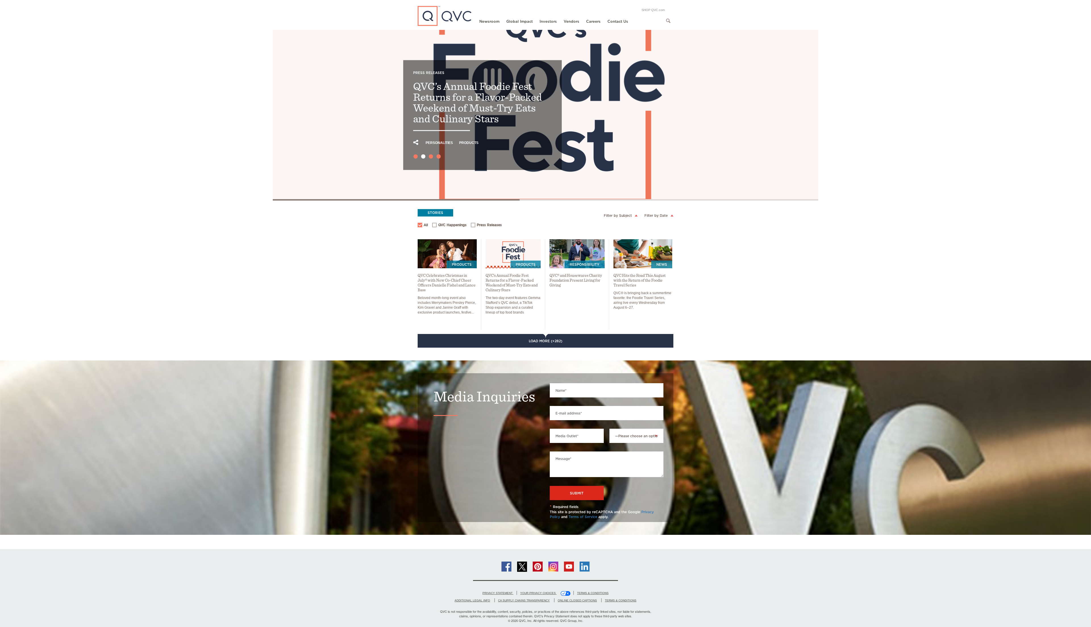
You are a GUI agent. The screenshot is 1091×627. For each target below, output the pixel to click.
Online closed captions (577, 600)
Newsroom (489, 21)
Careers (593, 21)
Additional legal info (472, 600)
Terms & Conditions (593, 593)
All (426, 225)
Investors (548, 21)
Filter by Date (656, 215)
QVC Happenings (450, 226)
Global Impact (519, 21)
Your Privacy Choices (538, 593)
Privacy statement (497, 593)
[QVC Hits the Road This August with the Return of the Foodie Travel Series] (642, 253)
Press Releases (486, 226)
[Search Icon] (668, 20)
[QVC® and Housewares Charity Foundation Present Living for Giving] (577, 253)
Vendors (571, 21)
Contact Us (617, 21)
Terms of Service (583, 517)
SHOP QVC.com (653, 10)
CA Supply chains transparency (524, 600)
